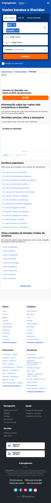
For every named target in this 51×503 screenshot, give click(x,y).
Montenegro (7, 327)
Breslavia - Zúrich (9, 358)
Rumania (5, 330)
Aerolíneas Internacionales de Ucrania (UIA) (34, 362)
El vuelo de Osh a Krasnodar (14, 172)
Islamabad (31, 336)
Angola (5, 320)
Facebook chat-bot (33, 416)
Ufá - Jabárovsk (8, 373)
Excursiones (8, 419)
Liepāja (29, 320)
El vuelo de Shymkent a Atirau (15, 184)
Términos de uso (15, 480)
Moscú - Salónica (9, 361)
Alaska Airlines (32, 382)
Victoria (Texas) (33, 339)
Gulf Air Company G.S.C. (36, 379)
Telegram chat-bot (33, 413)
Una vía (21, 18)
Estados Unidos (21, 71)
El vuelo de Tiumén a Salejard (15, 196)
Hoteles (7, 416)
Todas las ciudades (35, 342)
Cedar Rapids (32, 324)
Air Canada (31, 354)
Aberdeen (30, 314)
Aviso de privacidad (34, 483)
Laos (4, 311)
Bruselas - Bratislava (10, 376)
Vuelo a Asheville (9, 270)
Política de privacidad (33, 480)
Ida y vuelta (10, 18)
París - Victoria (8, 364)
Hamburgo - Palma (9, 354)
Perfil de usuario (10, 433)
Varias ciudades (33, 18)
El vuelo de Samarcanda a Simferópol (18, 192)
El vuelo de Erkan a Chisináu (14, 223)
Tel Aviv (30, 330)
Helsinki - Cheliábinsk (10, 370)
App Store (8, 436)
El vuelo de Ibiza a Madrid (13, 219)
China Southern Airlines (36, 388)
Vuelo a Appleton (9, 267)
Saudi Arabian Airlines (35, 358)
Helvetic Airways (33, 368)
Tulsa (29, 317)
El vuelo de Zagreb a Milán (13, 208)
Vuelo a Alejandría (10, 255)
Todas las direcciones (11, 386)
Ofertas (7, 413)
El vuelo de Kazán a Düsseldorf (15, 211)
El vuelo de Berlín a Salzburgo (15, 200)
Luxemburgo (7, 324)
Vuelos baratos (7, 71)
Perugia (30, 333)
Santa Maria (31, 311)
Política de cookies (16, 483)
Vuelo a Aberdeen (10, 247)
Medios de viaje (10, 422)
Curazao (5, 339)
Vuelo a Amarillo (9, 259)
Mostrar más (25, 286)
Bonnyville (31, 327)
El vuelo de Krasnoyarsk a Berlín (16, 188)
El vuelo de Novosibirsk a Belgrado (17, 204)
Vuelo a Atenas (9, 274)
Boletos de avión (10, 410)
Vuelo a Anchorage (10, 263)
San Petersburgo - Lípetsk (12, 383)
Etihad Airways (32, 385)
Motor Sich (31, 371)
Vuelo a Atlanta (9, 278)
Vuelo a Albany (8, 251)
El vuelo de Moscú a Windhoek (15, 227)
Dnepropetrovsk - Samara (12, 367)
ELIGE (25, 98)
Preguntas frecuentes (34, 410)
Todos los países (9, 342)
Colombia (6, 333)
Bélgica (5, 317)
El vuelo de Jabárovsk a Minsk (15, 215)
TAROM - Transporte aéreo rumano (35, 375)
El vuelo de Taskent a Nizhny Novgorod (19, 180)
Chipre (5, 314)
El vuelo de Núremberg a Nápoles (16, 176)
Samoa (5, 336)
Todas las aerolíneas (35, 391)
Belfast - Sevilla (8, 379)
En (5, 25)
